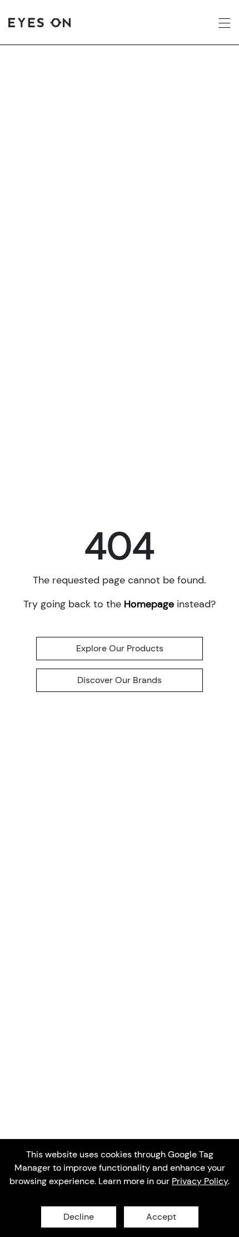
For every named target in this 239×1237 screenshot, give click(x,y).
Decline (78, 1217)
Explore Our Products (119, 648)
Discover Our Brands (119, 680)
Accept (161, 1217)
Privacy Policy (200, 1181)
